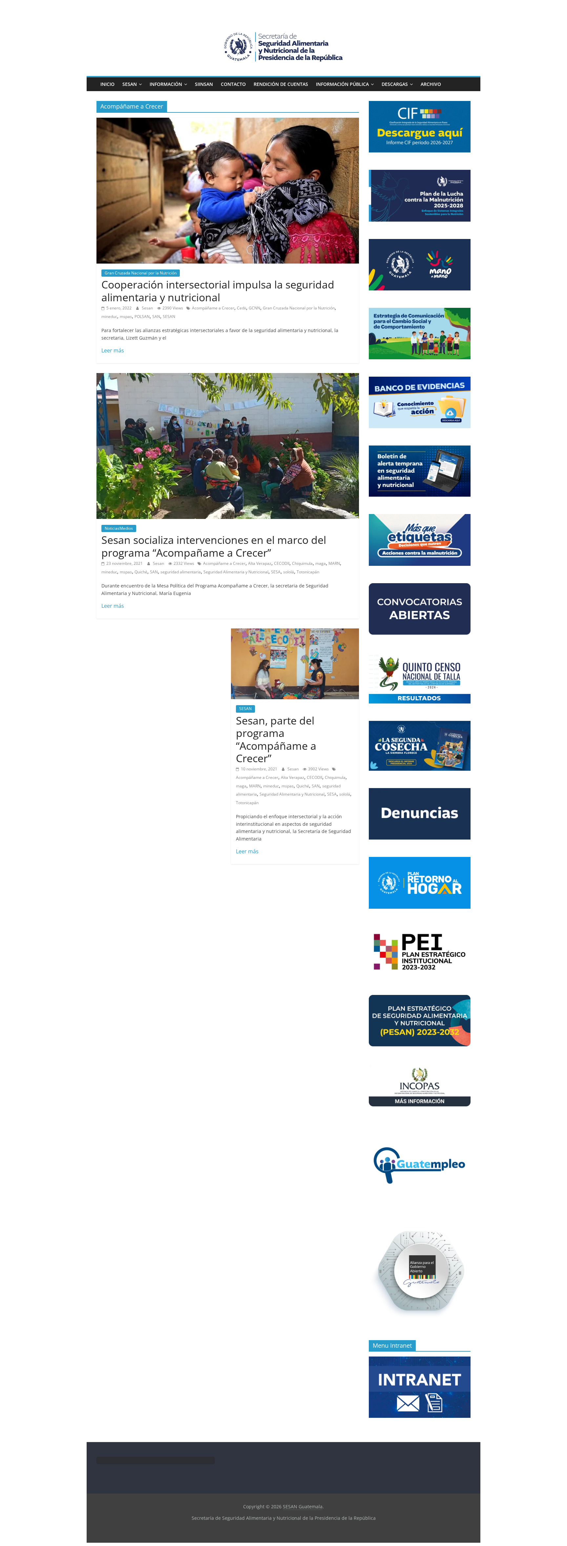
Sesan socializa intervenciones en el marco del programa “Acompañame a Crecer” (213, 546)
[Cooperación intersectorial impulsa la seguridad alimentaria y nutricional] (227, 121)
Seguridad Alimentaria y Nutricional (235, 572)
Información (166, 84)
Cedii (241, 308)
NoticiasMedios (119, 528)
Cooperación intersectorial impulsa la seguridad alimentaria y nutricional (217, 290)
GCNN (254, 308)
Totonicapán (308, 572)
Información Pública (342, 84)
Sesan (148, 308)
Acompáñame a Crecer (213, 308)
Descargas (395, 84)
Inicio (107, 84)
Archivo (431, 84)
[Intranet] (420, 1360)
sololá (288, 572)
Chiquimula (302, 563)
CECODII (281, 563)
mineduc (109, 316)
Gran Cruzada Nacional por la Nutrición (141, 273)
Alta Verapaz (259, 563)
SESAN (129, 84)
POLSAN (142, 316)
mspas (126, 316)
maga (320, 563)
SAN (156, 316)
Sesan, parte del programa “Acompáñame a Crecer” (276, 739)
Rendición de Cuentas (281, 84)
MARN (334, 563)
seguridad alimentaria (180, 572)
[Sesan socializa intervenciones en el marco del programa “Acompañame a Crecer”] (227, 377)
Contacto (233, 84)
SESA (276, 572)
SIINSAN (204, 84)
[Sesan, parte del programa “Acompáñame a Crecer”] (295, 632)
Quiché (141, 572)
